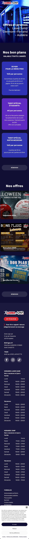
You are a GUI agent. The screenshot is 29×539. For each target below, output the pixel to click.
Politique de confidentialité (12, 536)
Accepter (14, 524)
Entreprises (7, 505)
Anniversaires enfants (11, 493)
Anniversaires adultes (11, 495)
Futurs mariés (8, 502)
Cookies (4, 536)
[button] (26, 507)
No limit (6, 500)
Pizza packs (8, 498)
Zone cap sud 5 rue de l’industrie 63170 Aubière (10, 336)
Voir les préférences (15, 533)
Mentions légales (23, 536)
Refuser (15, 528)
